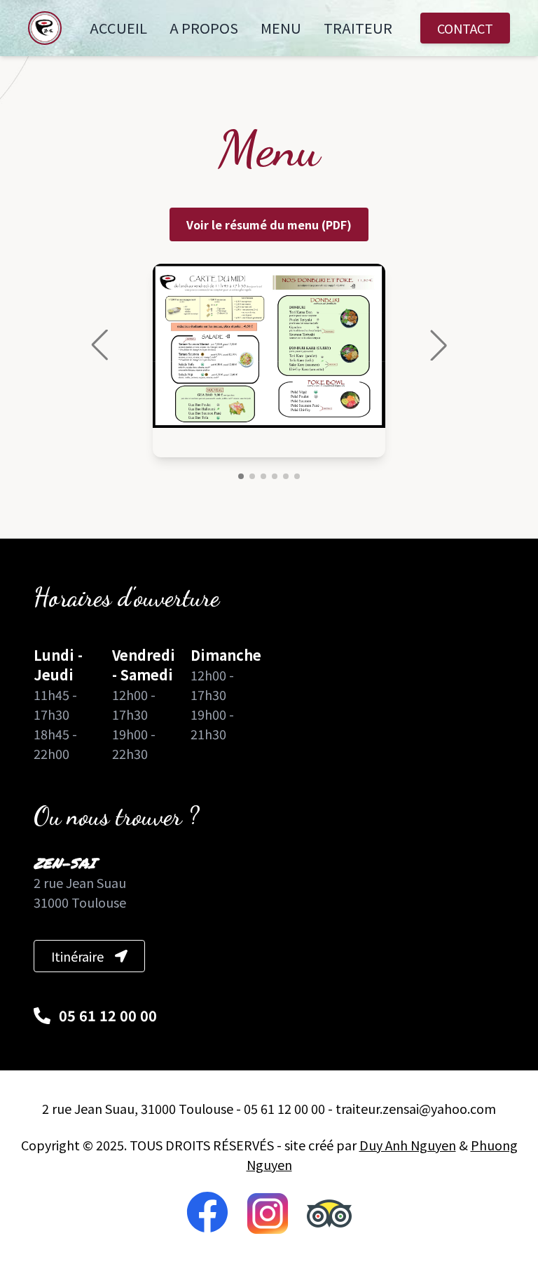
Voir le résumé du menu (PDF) (269, 224)
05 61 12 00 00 (108, 1016)
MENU (281, 28)
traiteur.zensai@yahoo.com (416, 1108)
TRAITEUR (358, 28)
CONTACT (465, 28)
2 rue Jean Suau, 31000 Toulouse (137, 1108)
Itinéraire (77, 956)
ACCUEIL (118, 28)
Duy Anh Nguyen (407, 1145)
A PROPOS (204, 28)
